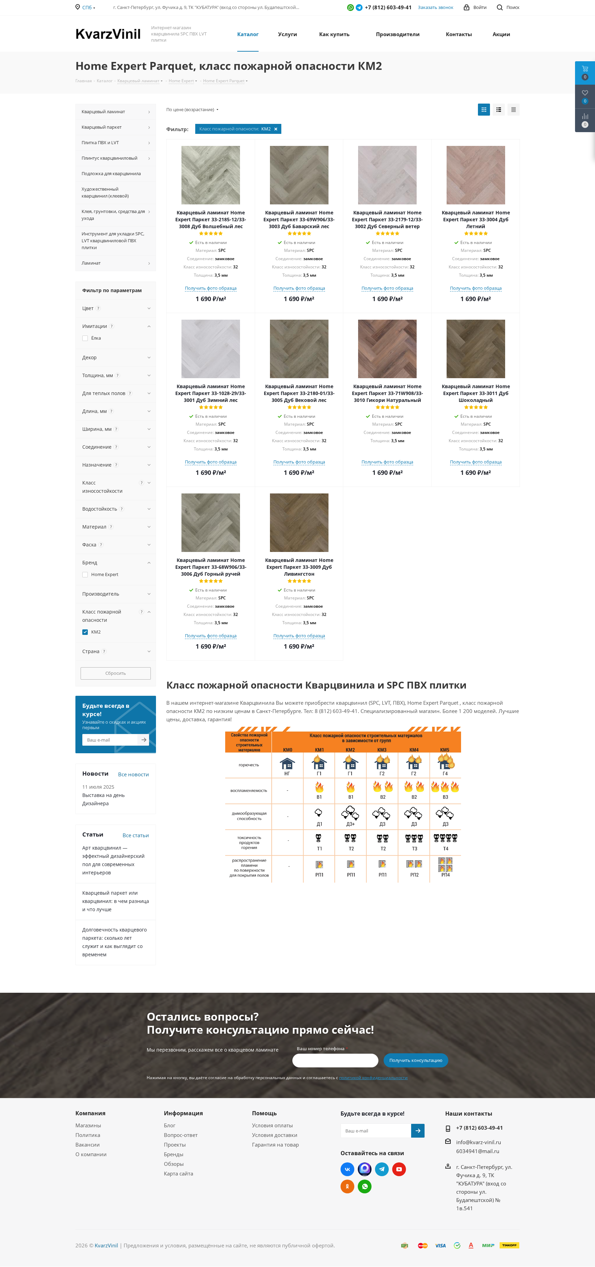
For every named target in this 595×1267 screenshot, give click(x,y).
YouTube (399, 1169)
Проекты (175, 1144)
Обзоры (174, 1163)
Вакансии (87, 1144)
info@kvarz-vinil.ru (478, 1142)
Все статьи (136, 835)
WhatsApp (350, 7)
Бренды (174, 1154)
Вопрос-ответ (181, 1134)
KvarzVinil (106, 1245)
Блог (169, 1125)
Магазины (88, 1125)
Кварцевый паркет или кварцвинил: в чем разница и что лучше (115, 901)
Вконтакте (347, 1169)
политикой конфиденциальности (373, 1077)
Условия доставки (275, 1134)
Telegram (359, 7)
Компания (90, 1113)
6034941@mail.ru (477, 1151)
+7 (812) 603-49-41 (479, 1127)
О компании (91, 1154)
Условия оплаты (272, 1125)
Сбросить (115, 673)
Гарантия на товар (275, 1144)
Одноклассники (347, 1186)
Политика (87, 1134)
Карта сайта (178, 1173)
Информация (183, 1113)
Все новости (133, 774)
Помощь (264, 1113)
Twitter (365, 1169)
